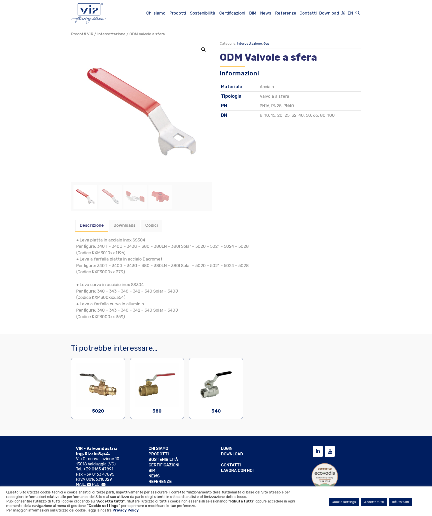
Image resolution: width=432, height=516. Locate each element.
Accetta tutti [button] (374, 502)
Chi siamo (156, 13)
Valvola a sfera (274, 96)
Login (226, 448)
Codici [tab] (151, 225)
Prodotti (178, 13)
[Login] (343, 13)
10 (266, 115)
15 (273, 115)
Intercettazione (111, 34)
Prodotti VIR (82, 34)
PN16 (264, 105)
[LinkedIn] (318, 451)
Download (329, 13)
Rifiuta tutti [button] (400, 502)
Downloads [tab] (125, 225)
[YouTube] (330, 451)
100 (331, 115)
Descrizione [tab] (92, 225)
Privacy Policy (125, 510)
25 (287, 115)
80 (323, 115)
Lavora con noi (237, 470)
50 (308, 115)
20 (279, 115)
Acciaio (267, 86)
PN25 (276, 105)
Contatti (308, 13)
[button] (203, 49)
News (265, 13)
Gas (267, 43)
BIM (252, 13)
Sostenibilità (202, 13)
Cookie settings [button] (344, 502)
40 (301, 115)
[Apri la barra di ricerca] (357, 13)
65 (315, 115)
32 (294, 115)
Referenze (285, 13)
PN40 (289, 105)
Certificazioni (232, 13)
